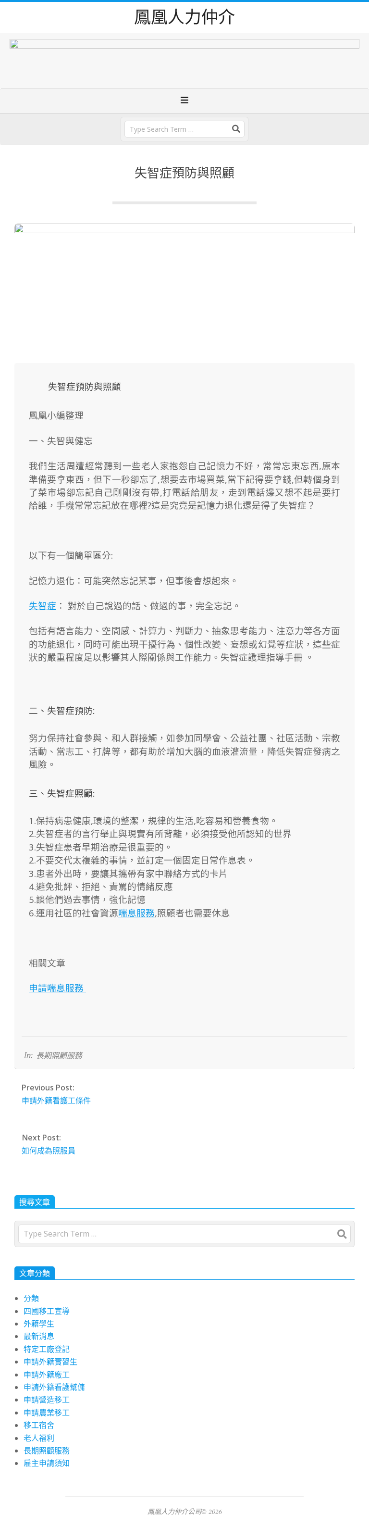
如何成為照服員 (48, 1150)
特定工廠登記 (47, 1349)
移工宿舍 (39, 1425)
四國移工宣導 (47, 1311)
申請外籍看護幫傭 (54, 1387)
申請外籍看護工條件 (56, 1100)
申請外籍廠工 (47, 1374)
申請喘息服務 (57, 988)
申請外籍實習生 (50, 1361)
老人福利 (39, 1438)
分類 (31, 1298)
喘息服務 (136, 913)
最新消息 (39, 1336)
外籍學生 (39, 1323)
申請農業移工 (47, 1412)
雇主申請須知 (47, 1463)
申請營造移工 (47, 1399)
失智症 (42, 606)
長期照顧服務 (59, 1055)
